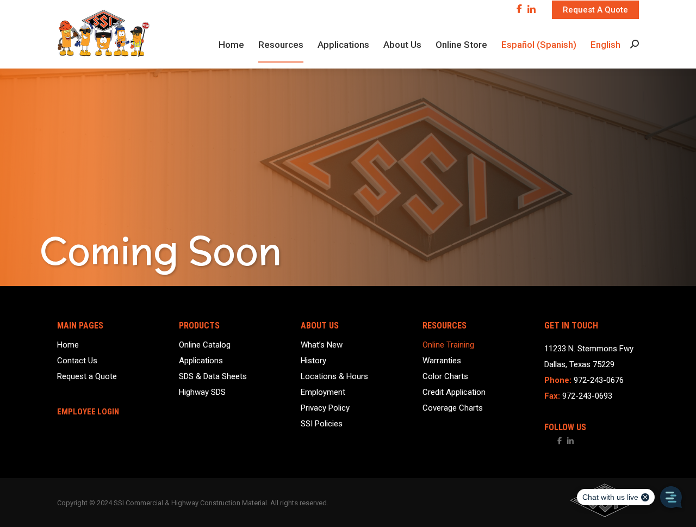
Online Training (448, 345)
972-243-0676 (599, 380)
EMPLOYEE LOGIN (88, 412)
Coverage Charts (452, 408)
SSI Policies (322, 424)
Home (68, 345)
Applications (201, 361)
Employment (323, 392)
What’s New (322, 345)
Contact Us (77, 361)
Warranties (441, 361)
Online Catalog (205, 345)
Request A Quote (595, 10)
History (313, 361)
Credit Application (454, 392)
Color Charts (445, 377)
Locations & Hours (334, 377)
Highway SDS (202, 392)
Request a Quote (87, 377)
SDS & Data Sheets (213, 377)
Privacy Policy (325, 408)
